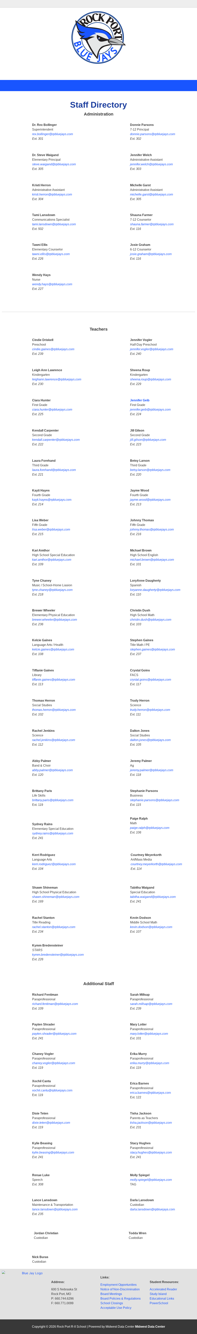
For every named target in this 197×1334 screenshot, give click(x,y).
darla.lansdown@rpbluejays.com (152, 1209)
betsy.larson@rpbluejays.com (150, 470)
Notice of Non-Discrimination (120, 1289)
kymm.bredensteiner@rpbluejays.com (58, 954)
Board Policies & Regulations (120, 1298)
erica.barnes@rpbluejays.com (150, 1092)
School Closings (111, 1303)
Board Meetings (111, 1294)
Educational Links (162, 1298)
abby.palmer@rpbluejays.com (52, 770)
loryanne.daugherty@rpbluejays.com (155, 589)
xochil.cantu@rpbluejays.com (52, 1090)
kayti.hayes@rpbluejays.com (51, 499)
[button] (98, 3)
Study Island (158, 1294)
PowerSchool (159, 1303)
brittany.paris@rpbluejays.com (52, 800)
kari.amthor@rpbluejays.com (51, 559)
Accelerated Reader (163, 1289)
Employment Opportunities (118, 1284)
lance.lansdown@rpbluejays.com (55, 1209)
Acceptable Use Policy (115, 1307)
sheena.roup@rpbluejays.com (150, 379)
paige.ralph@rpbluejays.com (149, 827)
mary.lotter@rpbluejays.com (149, 1033)
